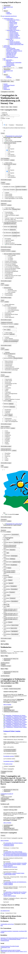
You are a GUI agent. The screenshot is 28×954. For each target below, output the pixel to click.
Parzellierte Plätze (16, 209)
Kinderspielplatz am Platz (11, 383)
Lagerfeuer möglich (9, 240)
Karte (7, 106)
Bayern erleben (7, 47)
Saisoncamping (8, 195)
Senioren (10, 622)
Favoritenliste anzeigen (8, 756)
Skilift (6, 386)
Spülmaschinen (8, 365)
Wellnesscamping (13, 22)
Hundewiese (8, 315)
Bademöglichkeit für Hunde (11, 314)
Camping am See (13, 23)
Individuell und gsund (11, 53)
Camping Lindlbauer (8, 884)
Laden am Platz (8, 332)
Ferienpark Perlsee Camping (11, 731)
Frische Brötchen (9, 338)
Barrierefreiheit (7, 5)
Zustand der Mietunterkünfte (10, 546)
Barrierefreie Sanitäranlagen (11, 369)
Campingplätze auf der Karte (7, 924)
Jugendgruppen (14, 631)
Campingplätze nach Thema (12, 19)
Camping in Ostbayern (14, 35)
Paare (8, 606)
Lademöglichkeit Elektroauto (10, 223)
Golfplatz (10, 415)
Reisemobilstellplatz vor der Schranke (13, 197)
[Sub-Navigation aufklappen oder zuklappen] (20, 30)
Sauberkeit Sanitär (16, 561)
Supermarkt (12, 334)
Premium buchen (10, 63)
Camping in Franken (14, 34)
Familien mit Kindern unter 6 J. (10, 610)
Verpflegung (12, 558)
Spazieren (11, 583)
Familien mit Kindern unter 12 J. (10, 614)
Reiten (6, 390)
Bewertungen (6, 708)
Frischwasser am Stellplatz (11, 262)
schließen (17, 756)
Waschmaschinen (9, 362)
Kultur (8, 595)
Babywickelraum (9, 361)
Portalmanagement (5, 940)
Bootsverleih (8, 382)
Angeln (6, 389)
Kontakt (2, 932)
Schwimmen (12, 598)
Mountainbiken (14, 589)
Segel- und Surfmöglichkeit (11, 421)
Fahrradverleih (8, 379)
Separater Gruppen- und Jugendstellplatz (14, 218)
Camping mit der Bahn (11, 52)
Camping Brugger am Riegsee (10, 867)
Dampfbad (7, 432)
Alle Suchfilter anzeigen (6, 179)
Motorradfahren (14, 601)
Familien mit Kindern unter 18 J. (10, 619)
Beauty (6, 442)
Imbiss (8, 329)
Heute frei (4, 112)
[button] (9, 766)
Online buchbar (8, 140)
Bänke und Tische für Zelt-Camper (13, 275)
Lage (8, 552)
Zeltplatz (7, 192)
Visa (6, 457)
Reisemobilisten (14, 634)
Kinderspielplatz (9, 293)
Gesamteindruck (15, 534)
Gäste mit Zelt (14, 628)
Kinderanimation (13, 27)
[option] (8, 12)
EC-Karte (7, 454)
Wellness (7, 443)
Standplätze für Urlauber (20, 186)
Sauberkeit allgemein (18, 542)
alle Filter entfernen (5, 662)
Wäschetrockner (8, 364)
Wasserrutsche (8, 418)
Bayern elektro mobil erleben (12, 49)
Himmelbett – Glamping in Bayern (14, 50)
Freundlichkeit (14, 564)
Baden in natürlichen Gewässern (12, 399)
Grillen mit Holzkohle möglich (12, 215)
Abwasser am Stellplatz (10, 264)
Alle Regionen (12, 31)
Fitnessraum (8, 397)
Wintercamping (12, 28)
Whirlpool (7, 436)
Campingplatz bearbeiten (6, 931)
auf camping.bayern (5, 910)
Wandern (10, 580)
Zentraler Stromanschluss (11, 261)
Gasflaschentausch (9, 277)
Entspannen (12, 592)
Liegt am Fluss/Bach (10, 243)
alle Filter (3, 641)
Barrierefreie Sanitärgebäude (11, 271)
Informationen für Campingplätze (13, 62)
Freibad (9, 400)
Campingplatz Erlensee (8, 845)
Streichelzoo (8, 396)
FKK (6, 216)
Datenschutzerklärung (14, 938)
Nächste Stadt (14, 226)
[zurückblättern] (4, 714)
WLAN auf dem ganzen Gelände (12, 268)
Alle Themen (12, 21)
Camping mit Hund (13, 26)
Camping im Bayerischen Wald (16, 44)
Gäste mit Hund (14, 625)
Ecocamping (8, 238)
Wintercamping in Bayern (12, 57)
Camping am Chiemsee (14, 41)
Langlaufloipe (8, 385)
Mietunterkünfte (8, 278)
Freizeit (9, 567)
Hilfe (4, 8)
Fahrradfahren (13, 586)
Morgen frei (5, 114)
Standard (6, 688)
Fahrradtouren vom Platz (10, 420)
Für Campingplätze (7, 60)
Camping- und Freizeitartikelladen (11, 341)
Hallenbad (11, 403)
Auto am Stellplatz (9, 213)
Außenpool (7, 438)
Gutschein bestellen (13, 32)
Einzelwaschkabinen (18, 358)
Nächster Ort (12, 229)
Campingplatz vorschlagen (18, 931)
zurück (2, 795)
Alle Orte (11, 40)
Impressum (3, 938)
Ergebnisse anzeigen (6, 665)
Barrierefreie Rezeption (10, 269)
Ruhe (8, 539)
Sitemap (18, 939)
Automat (7, 337)
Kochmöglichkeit (9, 272)
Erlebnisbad (12, 406)
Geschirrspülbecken (9, 367)
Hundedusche (8, 313)
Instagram (7, 946)
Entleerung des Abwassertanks (12, 368)
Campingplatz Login (8, 7)
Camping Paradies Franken (9, 874)
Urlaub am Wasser (10, 56)
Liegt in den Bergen (9, 207)
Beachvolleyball (8, 414)
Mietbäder (7, 352)
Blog (4, 58)
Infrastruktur (12, 549)
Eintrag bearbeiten (10, 65)
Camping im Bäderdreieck (15, 43)
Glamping (11, 25)
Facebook (3, 946)
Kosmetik (7, 439)
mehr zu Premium (5, 840)
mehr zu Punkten (7, 704)
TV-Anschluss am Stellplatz (11, 265)
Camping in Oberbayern (14, 38)
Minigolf (7, 395)
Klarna (6, 460)
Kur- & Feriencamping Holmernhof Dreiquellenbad (15, 855)
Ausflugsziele (6, 45)
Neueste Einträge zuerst (9, 710)
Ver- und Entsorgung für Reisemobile (13, 221)
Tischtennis (7, 411)
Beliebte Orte (9, 39)
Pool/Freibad (8, 409)
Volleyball (7, 412)
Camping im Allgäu (13, 36)
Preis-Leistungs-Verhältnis (9, 572)
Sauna (6, 430)
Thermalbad (8, 392)
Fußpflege (7, 441)
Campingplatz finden (8, 18)
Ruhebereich (8, 435)
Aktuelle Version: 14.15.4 (21, 951)
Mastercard (7, 456)
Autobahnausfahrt (16, 235)
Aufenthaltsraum (9, 274)
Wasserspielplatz (9, 295)
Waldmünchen (7, 660)
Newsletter (12, 946)
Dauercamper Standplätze (21, 189)
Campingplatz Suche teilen (6, 771)
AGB (7, 938)
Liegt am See (8, 241)
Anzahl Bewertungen (8, 707)
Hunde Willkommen (9, 304)
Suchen (20, 67)
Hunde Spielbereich (9, 317)
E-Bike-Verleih (8, 380)
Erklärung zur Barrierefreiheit (10, 939)
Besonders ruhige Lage (10, 219)
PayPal (6, 459)
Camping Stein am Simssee (9, 895)
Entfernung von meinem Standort (11, 711)
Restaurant (11, 326)
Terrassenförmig (8, 212)
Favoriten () (7, 793)
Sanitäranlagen (14, 555)
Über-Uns (8, 61)
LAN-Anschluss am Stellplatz (12, 267)
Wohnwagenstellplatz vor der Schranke (14, 198)
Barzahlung (7, 453)
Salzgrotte (7, 433)
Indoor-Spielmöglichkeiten (11, 393)
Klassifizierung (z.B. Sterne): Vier (11, 658)
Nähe (11, 106)
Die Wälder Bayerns (11, 54)
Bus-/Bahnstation (15, 232)
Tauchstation (8, 387)
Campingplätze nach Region (12, 30)
